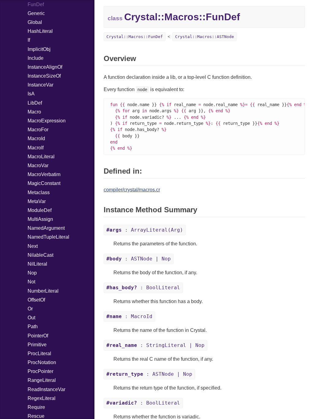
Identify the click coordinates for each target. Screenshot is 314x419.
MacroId (36, 138)
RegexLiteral (42, 398)
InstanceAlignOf (45, 67)
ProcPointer (40, 371)
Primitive (37, 344)
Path (33, 326)
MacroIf (36, 147)
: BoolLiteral (143, 287)
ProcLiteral (39, 353)
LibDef (35, 103)
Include (36, 58)
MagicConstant (44, 183)
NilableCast (40, 255)
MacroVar (38, 165)
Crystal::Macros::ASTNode (204, 36)
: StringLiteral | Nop (155, 345)
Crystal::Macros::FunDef (134, 36)
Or (30, 308)
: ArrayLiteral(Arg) (144, 230)
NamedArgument (46, 228)
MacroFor (38, 129)
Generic (36, 13)
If (29, 40)
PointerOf (38, 335)
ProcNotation (42, 362)
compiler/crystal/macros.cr (132, 189)
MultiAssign (40, 219)
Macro (34, 111)
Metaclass (39, 192)
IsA (31, 93)
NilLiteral (37, 264)
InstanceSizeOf (44, 76)
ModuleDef (40, 210)
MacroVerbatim (44, 174)
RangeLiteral (42, 380)
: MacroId (129, 316)
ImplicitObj (39, 49)
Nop (32, 272)
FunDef (36, 4)
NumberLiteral (43, 291)
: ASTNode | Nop (138, 259)
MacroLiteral (41, 156)
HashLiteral (40, 31)
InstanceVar (40, 84)
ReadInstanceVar (46, 389)
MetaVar (37, 201)
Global (35, 22)
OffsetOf (36, 299)
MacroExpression (47, 120)
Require (36, 407)
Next (33, 246)
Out (31, 317)
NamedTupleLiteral (48, 237)
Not (31, 281)
